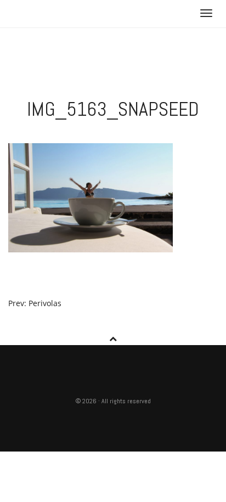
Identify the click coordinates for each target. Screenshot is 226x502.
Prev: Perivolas (34, 303)
